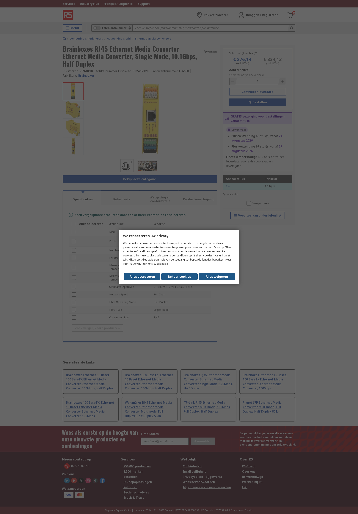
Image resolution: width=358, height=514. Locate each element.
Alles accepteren (142, 277)
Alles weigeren (217, 277)
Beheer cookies (179, 277)
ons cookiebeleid (158, 263)
